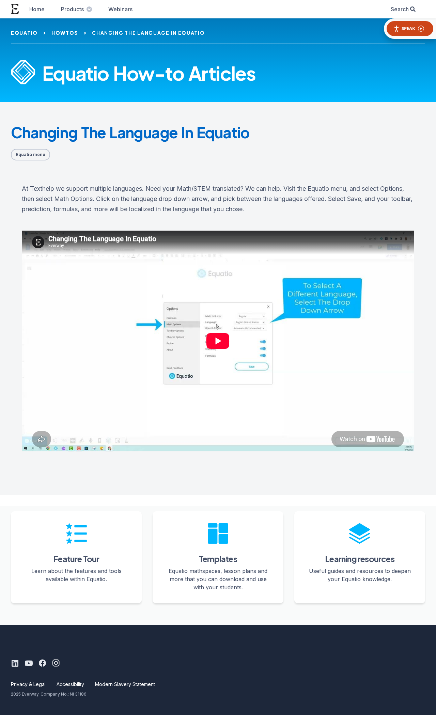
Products (72, 9)
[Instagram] (56, 663)
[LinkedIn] (15, 663)
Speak (408, 28)
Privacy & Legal (28, 684)
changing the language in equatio (148, 33)
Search (400, 9)
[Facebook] (42, 663)
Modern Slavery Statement (125, 684)
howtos (64, 33)
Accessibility (70, 684)
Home (37, 9)
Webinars (120, 9)
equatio (24, 33)
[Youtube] (29, 663)
